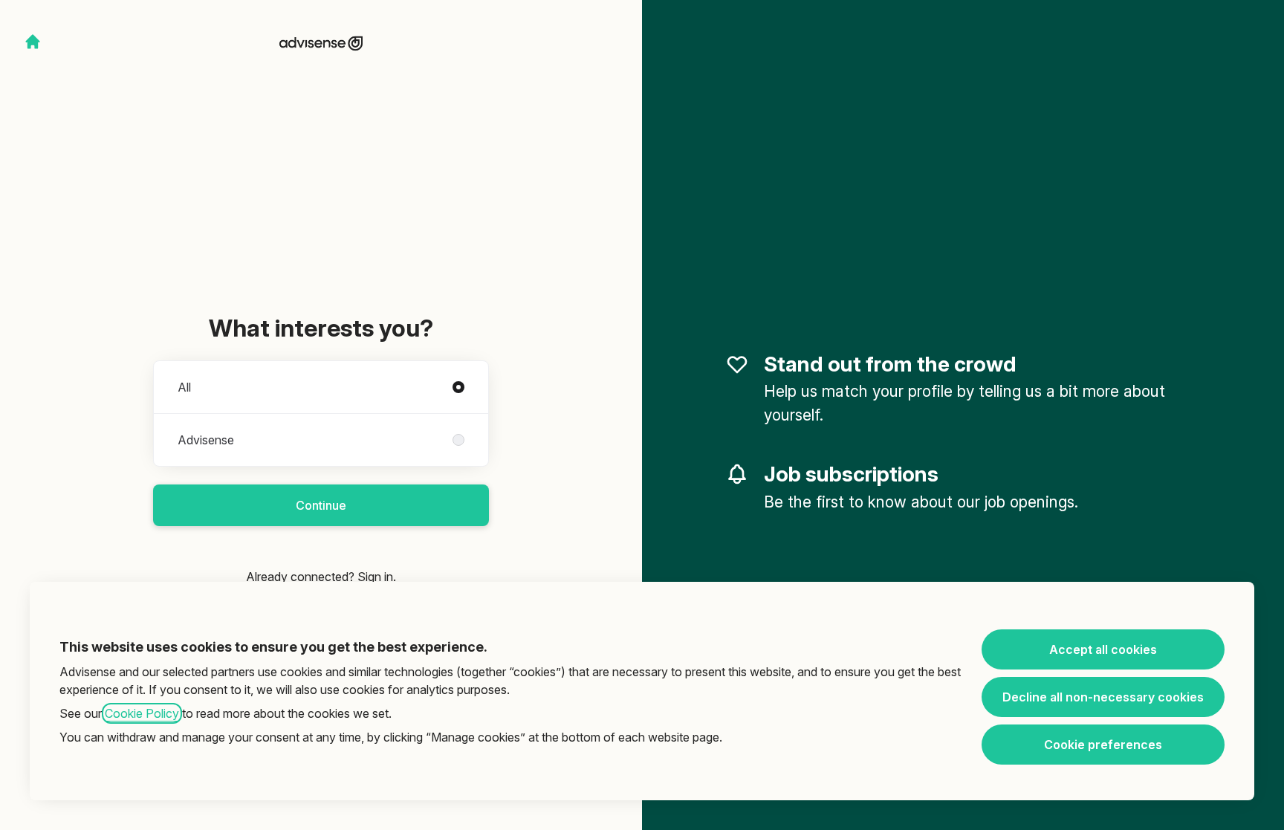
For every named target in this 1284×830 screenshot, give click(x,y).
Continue (321, 505)
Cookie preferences (1103, 744)
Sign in (375, 576)
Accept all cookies (1103, 649)
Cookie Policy (142, 713)
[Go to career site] (33, 42)
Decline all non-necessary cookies (1103, 697)
